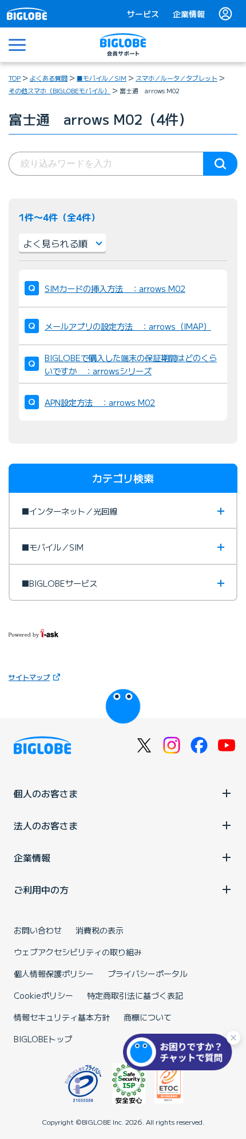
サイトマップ (29, 677)
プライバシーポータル (148, 973)
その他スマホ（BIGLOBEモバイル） (59, 90)
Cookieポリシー (43, 995)
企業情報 (189, 13)
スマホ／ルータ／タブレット (176, 77)
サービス (143, 13)
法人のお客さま (46, 825)
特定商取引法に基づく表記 (135, 995)
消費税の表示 (100, 930)
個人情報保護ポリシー (54, 973)
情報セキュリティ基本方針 (62, 1017)
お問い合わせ (38, 930)
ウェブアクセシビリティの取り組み (78, 952)
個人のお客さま (46, 793)
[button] (180, 1052)
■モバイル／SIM (101, 77)
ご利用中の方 (41, 889)
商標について (148, 1017)
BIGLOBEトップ (43, 1039)
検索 (220, 164)
